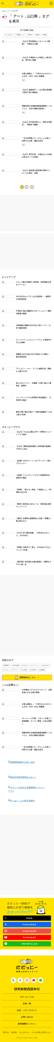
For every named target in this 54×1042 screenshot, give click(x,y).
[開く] (2, 3)
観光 (45, 35)
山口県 (33, 670)
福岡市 (6, 665)
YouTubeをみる (29, 937)
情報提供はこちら (28, 677)
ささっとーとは (27, 997)
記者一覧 (27, 1003)
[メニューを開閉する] (51, 3)
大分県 (24, 670)
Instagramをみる (29, 931)
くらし (6, 670)
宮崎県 (42, 670)
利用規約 (14, 1032)
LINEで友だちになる (29, 944)
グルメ (26, 665)
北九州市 (16, 665)
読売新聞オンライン (27, 1024)
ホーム (4, 11)
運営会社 (6, 1032)
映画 (37, 35)
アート (15, 670)
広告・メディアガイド (27, 1010)
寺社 (30, 35)
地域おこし (20, 35)
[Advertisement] (27, 213)
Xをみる (29, 918)
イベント (36, 665)
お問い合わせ (27, 1017)
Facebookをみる (29, 924)
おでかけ (46, 665)
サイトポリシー (24, 1032)
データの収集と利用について (41, 1032)
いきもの (9, 35)
